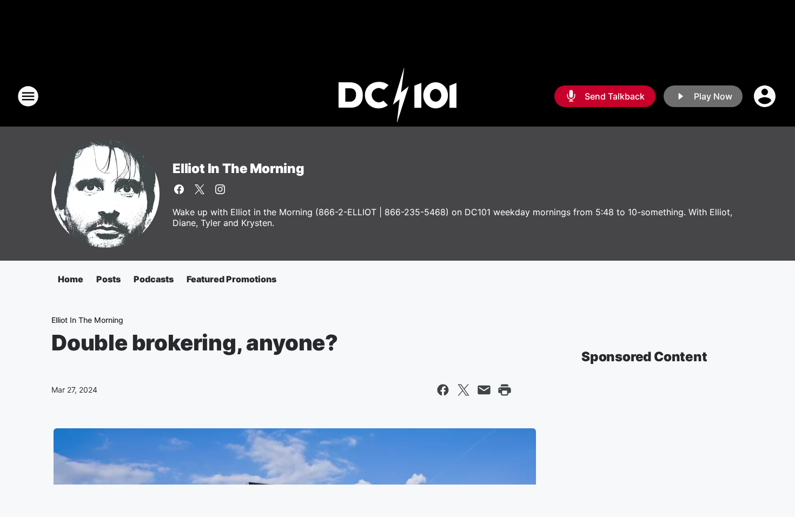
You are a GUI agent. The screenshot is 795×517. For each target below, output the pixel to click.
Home (70, 279)
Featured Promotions (231, 279)
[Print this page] (504, 389)
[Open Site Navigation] (28, 96)
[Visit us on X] (199, 189)
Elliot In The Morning (238, 168)
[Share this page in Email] (484, 389)
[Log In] (766, 96)
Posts (108, 279)
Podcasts (154, 279)
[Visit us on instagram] (220, 189)
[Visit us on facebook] (179, 189)
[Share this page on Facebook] (443, 389)
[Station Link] (397, 96)
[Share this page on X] (463, 389)
